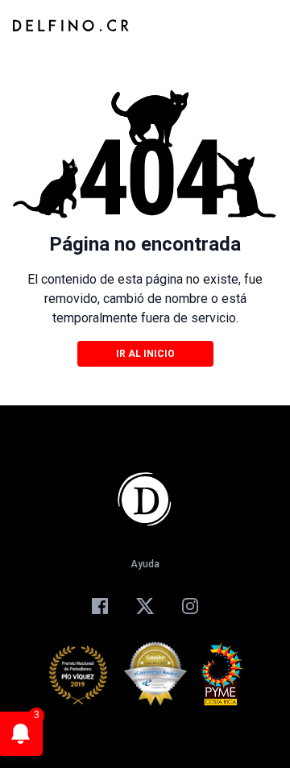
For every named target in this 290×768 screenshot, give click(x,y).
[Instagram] (190, 606)
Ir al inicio (145, 353)
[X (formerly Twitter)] (145, 606)
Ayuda (145, 564)
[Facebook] (100, 606)
